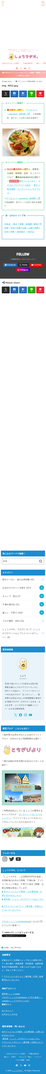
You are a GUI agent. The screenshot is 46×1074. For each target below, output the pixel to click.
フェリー (38, 1057)
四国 (36, 228)
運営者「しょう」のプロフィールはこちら (21, 1039)
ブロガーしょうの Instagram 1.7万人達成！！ (22, 997)
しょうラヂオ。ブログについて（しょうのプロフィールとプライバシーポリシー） (21, 633)
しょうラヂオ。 (18, 1071)
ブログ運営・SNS (13, 621)
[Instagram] (29, 68)
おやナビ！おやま (10, 1014)
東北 (15, 224)
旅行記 (31, 231)
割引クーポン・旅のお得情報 (18, 579)
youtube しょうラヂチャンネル (15, 1001)
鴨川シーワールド (27, 181)
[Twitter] (21, 68)
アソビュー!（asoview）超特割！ (22, 198)
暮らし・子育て (12, 612)
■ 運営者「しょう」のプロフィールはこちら (23, 899)
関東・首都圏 (25, 224)
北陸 (12, 228)
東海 (36, 224)
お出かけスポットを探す (10, 63)
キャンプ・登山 (11, 596)
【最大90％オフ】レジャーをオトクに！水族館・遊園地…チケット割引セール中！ (23, 74)
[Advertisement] (23, 24)
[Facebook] (17, 68)
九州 (6, 231)
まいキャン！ (8, 1011)
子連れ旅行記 (28, 63)
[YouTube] (25, 68)
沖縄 (12, 231)
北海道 (7, 224)
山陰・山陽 (27, 228)
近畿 (18, 228)
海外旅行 (21, 231)
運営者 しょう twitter (11, 994)
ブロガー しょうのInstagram (15, 921)
